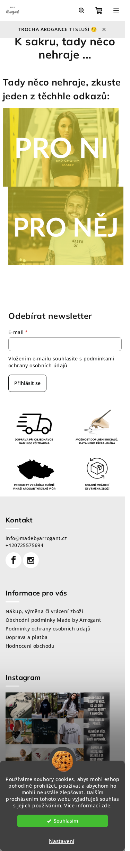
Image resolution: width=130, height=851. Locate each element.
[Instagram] (31, 560)
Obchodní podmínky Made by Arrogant (53, 620)
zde (106, 806)
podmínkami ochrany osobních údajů (61, 362)
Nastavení (61, 840)
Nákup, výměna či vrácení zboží (44, 611)
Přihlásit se (27, 383)
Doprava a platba (26, 637)
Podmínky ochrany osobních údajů (48, 628)
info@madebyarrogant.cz (36, 538)
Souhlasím (66, 821)
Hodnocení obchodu (30, 646)
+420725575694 (24, 545)
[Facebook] (13, 560)
